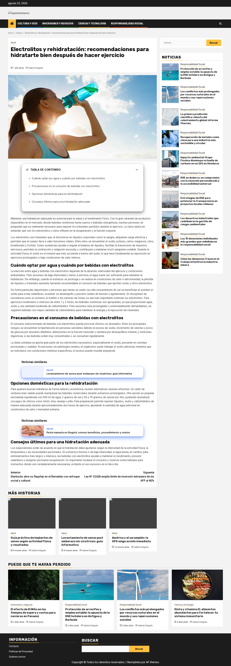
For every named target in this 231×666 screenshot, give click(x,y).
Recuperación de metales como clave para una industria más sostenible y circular (199, 140)
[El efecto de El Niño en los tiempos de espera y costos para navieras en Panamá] (33, 585)
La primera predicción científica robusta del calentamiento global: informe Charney (199, 119)
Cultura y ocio (27, 23)
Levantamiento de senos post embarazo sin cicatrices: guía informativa (82, 541)
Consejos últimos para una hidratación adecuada (61, 201)
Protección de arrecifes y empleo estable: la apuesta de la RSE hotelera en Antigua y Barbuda (198, 73)
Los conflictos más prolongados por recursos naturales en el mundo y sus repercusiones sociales (200, 96)
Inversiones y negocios (57, 23)
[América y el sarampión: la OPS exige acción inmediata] (133, 513)
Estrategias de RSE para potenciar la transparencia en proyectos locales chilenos (198, 201)
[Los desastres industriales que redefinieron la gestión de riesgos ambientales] (170, 219)
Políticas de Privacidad (21, 651)
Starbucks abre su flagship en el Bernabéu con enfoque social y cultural (45, 476)
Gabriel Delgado (35, 68)
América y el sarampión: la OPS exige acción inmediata (131, 539)
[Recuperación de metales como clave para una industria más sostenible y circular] (170, 138)
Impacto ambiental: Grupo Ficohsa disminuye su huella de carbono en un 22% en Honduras (199, 160)
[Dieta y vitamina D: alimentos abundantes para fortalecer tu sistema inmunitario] (197, 585)
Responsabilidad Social (127, 23)
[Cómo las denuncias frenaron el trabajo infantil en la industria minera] (170, 260)
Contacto (14, 646)
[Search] (220, 23)
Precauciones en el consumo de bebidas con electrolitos (66, 186)
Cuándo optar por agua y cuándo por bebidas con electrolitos (68, 178)
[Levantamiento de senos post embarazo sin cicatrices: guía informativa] (82, 513)
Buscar (90, 640)
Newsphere (134, 662)
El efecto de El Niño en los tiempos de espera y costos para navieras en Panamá (33, 613)
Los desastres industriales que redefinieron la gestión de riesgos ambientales (199, 221)
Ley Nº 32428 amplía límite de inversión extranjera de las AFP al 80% (119, 476)
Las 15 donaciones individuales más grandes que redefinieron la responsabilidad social (199, 241)
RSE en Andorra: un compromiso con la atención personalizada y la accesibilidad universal (200, 180)
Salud (13, 42)
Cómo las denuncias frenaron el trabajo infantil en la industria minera (199, 262)
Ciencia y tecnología (92, 23)
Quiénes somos (17, 656)
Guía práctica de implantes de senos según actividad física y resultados (32, 541)
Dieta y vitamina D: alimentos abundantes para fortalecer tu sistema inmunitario (196, 613)
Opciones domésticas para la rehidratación (57, 193)
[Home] (12, 23)
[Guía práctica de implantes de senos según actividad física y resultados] (31, 513)
